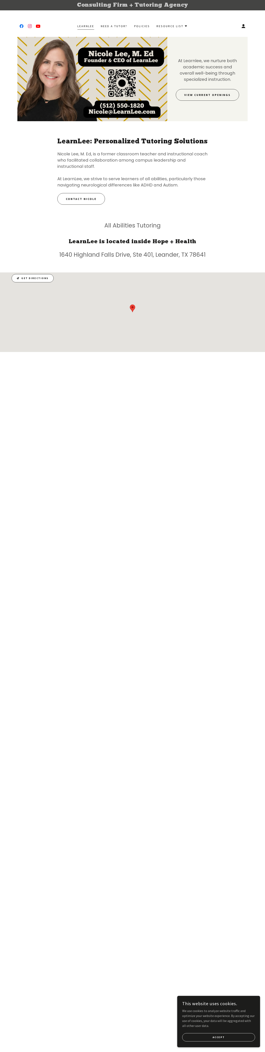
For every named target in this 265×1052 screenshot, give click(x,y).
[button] (172, 26)
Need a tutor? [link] (114, 26)
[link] (21, 26)
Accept (219, 1037)
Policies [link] (142, 26)
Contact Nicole (81, 199)
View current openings (207, 95)
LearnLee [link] (85, 26)
